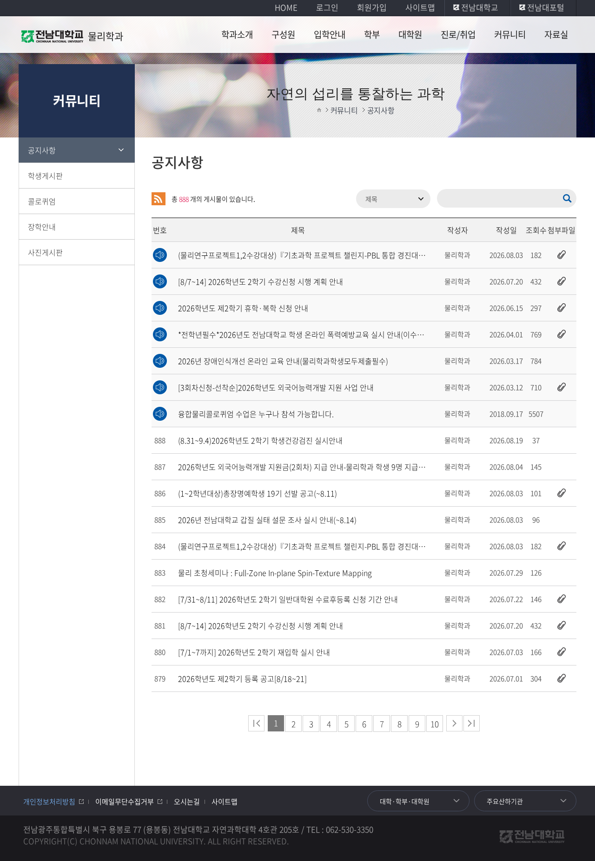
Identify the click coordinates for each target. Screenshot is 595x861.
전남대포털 (545, 7)
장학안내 (42, 226)
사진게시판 (45, 252)
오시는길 (187, 801)
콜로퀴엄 (42, 201)
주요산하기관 (505, 801)
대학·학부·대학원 (405, 801)
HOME (286, 7)
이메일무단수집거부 (124, 801)
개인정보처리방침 (49, 801)
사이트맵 (420, 7)
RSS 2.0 (158, 198)
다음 (454, 723)
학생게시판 (45, 175)
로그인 (327, 7)
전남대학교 (479, 7)
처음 (256, 723)
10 (434, 724)
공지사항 (42, 150)
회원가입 (372, 7)
